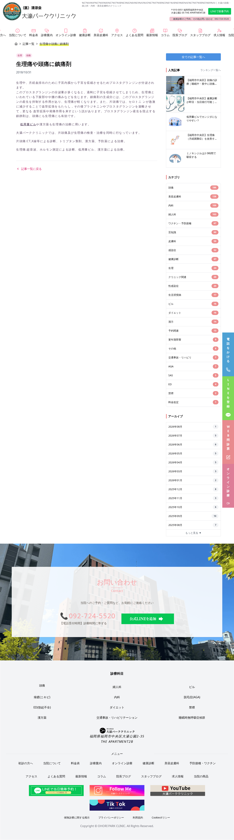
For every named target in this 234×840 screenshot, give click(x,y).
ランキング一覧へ (210, 70)
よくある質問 (56, 776)
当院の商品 (201, 776)
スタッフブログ (151, 776)
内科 (117, 697)
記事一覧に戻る (31, 169)
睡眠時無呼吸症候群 (192, 718)
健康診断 (148, 763)
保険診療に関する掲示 (77, 817)
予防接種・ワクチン (202, 763)
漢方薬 (42, 718)
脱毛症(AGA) (192, 697)
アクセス (31, 776)
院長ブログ (123, 776)
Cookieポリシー (161, 817)
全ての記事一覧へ (193, 57)
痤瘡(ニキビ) (42, 697)
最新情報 (81, 776)
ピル (192, 687)
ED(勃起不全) (42, 707)
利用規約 (138, 817)
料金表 (75, 763)
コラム (101, 776)
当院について (52, 763)
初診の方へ (25, 763)
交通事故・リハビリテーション (117, 718)
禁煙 (192, 707)
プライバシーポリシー (111, 817)
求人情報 (178, 776)
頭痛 (42, 685)
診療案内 (96, 763)
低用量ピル (28, 124)
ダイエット (117, 707)
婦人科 (117, 687)
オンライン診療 (122, 763)
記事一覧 (28, 44)
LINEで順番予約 (219, 11)
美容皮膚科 (172, 763)
